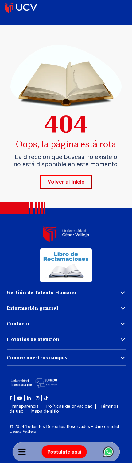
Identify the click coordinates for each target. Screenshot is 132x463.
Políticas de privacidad (69, 406)
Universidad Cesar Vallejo (21, 8)
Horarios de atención (33, 339)
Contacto (18, 324)
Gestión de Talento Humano (41, 292)
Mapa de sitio (45, 411)
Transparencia (25, 406)
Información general (32, 308)
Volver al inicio (66, 182)
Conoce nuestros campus (37, 357)
